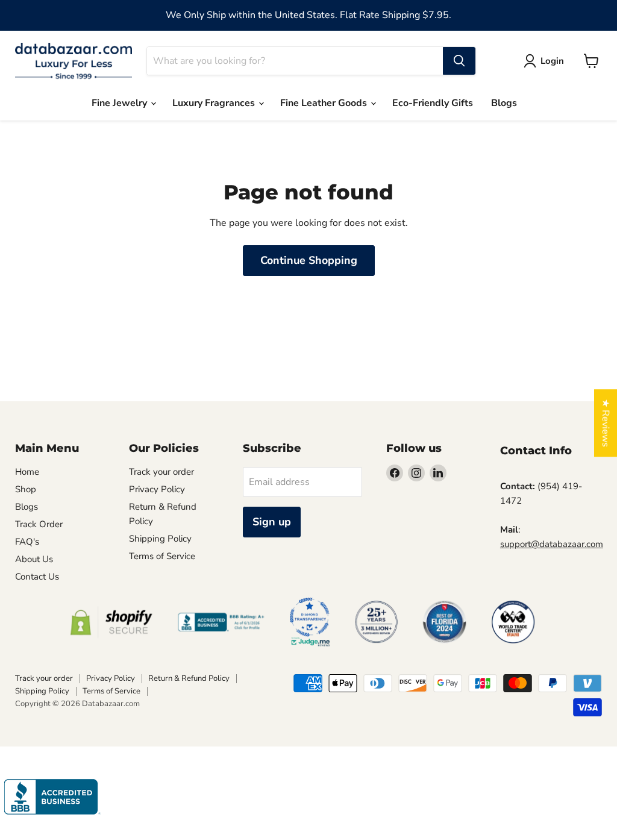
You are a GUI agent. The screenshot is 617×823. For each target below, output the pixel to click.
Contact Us (37, 577)
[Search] (459, 61)
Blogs (504, 103)
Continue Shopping (308, 260)
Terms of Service (162, 556)
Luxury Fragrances (214, 103)
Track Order (39, 524)
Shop (25, 489)
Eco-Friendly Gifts (432, 103)
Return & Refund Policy (189, 678)
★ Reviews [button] (605, 423)
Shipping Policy (160, 539)
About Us (34, 559)
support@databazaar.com (551, 544)
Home (27, 472)
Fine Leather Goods (324, 103)
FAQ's (27, 542)
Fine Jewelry (120, 103)
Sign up (271, 522)
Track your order (161, 472)
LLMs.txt (146, 574)
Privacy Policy (157, 489)
